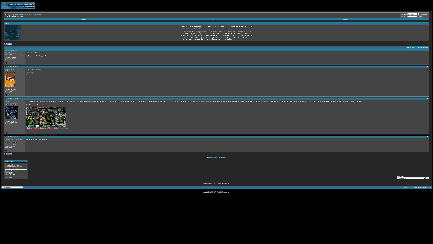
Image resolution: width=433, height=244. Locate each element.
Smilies (7, 172)
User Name (404, 14)
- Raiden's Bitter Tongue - (61, 128)
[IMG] (6, 173)
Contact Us (407, 187)
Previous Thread (212, 157)
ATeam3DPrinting (10, 53)
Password (403, 16)
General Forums (27, 14)
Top (430, 187)
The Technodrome (416, 187)
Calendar (345, 19)
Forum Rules (8, 177)
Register (83, 19)
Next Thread (221, 157)
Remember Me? (424, 14)
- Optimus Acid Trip (32, 128)
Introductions (37, 14)
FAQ (212, 19)
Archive (425, 187)
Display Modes (422, 47)
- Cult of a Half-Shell (46, 128)
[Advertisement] (391, 6)
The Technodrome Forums (14, 14)
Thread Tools (411, 47)
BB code (7, 170)
